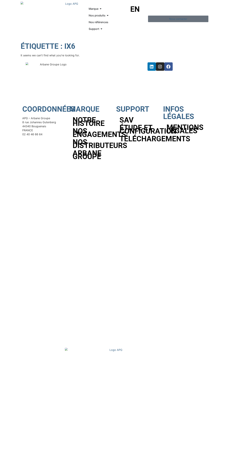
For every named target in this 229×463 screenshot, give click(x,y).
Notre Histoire (89, 121)
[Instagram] (160, 66)
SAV (127, 120)
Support (31, 414)
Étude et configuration (140, 129)
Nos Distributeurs (93, 143)
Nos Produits (35, 400)
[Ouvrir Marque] (100, 9)
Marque (30, 394)
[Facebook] (168, 66)
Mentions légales (185, 129)
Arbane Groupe (87, 154)
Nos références (37, 407)
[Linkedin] (152, 66)
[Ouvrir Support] (101, 29)
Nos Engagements (93, 132)
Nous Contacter (37, 420)
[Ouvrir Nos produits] (107, 15)
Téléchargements (140, 139)
